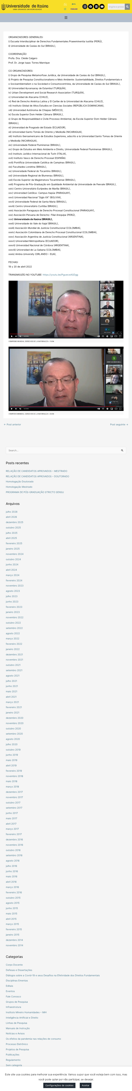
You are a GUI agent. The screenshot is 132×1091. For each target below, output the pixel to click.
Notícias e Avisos (15, 1033)
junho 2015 (12, 908)
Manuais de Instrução (18, 1028)
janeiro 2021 (12, 712)
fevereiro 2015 (14, 929)
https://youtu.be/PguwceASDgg (60, 274)
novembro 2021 (14, 659)
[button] (66, 17)
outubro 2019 (13, 749)
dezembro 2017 (14, 792)
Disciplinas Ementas (17, 980)
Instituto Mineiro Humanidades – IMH (26, 1012)
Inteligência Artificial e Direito (22, 1017)
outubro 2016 (13, 850)
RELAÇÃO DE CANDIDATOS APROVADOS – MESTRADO (36, 471)
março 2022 (12, 638)
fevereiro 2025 (14, 543)
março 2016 (12, 887)
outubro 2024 (13, 559)
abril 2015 (11, 918)
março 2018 (12, 786)
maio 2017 (11, 818)
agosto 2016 (13, 860)
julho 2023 (12, 596)
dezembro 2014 (14, 940)
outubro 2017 (13, 802)
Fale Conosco (13, 996)
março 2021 (12, 702)
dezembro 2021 (14, 654)
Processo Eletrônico (17, 1044)
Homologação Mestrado (19, 486)
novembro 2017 (14, 797)
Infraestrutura (13, 1007)
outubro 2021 (13, 665)
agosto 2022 (13, 633)
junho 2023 (12, 601)
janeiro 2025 (13, 548)
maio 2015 (11, 913)
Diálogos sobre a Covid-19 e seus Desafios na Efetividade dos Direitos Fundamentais (53, 975)
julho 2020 (12, 744)
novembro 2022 (14, 617)
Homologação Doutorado (20, 481)
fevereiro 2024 (14, 580)
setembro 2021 (14, 670)
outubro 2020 (13, 728)
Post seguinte (119, 424)
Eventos (10, 991)
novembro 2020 (15, 723)
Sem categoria (14, 1065)
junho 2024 (12, 564)
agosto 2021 (12, 675)
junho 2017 (12, 813)
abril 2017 (11, 823)
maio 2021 (11, 691)
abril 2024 (11, 569)
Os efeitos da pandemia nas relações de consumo (33, 1038)
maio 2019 (11, 760)
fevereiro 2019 (14, 770)
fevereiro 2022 (14, 643)
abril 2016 (11, 881)
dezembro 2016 (14, 839)
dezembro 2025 (14, 522)
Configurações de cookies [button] (59, 1085)
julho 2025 (11, 532)
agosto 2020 (13, 739)
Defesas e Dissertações (19, 970)
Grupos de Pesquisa (17, 1001)
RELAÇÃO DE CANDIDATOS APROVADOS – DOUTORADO (37, 476)
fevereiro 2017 (14, 834)
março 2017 (12, 828)
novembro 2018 (14, 776)
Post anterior (12, 424)
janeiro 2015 (12, 934)
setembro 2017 (14, 807)
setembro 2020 (14, 733)
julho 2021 (11, 681)
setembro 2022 (14, 628)
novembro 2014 (14, 945)
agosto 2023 (13, 591)
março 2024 (12, 575)
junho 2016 (12, 871)
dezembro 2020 (14, 718)
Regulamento (13, 1060)
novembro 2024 (15, 554)
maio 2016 (11, 876)
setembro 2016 (14, 855)
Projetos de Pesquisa (17, 1049)
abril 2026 (11, 517)
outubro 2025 (13, 527)
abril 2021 (11, 696)
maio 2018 (11, 781)
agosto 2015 (12, 903)
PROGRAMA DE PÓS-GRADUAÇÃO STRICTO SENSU (35, 492)
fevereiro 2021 (14, 707)
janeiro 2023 (13, 612)
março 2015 (12, 924)
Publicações (12, 1054)
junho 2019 (12, 754)
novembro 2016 (14, 844)
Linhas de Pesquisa (16, 1023)
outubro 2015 (13, 897)
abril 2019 (11, 765)
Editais (9, 985)
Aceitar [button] (85, 1085)
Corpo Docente (14, 964)
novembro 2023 (15, 585)
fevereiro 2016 (14, 892)
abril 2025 (11, 538)
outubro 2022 (13, 622)
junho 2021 (12, 686)
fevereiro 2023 (14, 607)
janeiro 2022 (13, 649)
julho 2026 (12, 511)
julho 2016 (11, 866)
